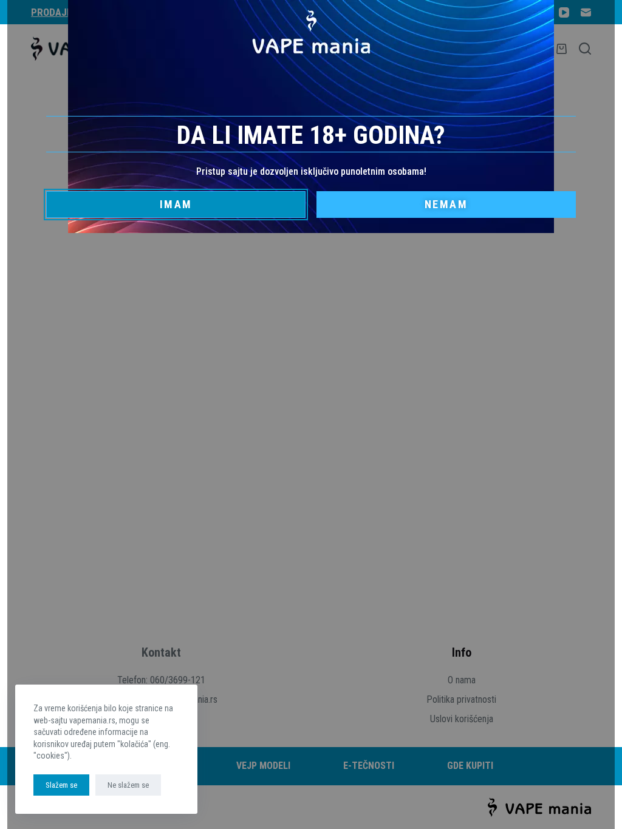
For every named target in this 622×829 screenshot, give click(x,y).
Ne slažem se (128, 785)
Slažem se (61, 785)
